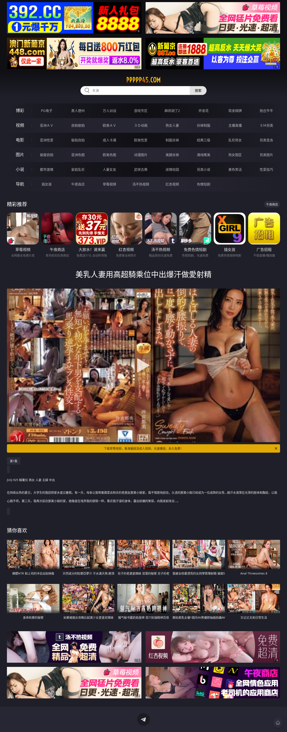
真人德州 (78, 110)
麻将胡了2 (172, 110)
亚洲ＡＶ (46, 125)
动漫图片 (140, 154)
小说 (20, 169)
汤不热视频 (140, 184)
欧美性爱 (140, 140)
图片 (20, 155)
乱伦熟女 (235, 140)
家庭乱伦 (78, 169)
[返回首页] (278, 723)
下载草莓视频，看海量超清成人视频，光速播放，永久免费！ (143, 448)
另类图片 (266, 154)
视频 (20, 125)
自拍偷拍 (78, 125)
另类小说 (203, 169)
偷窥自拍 (46, 154)
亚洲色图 (78, 154)
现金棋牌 (235, 110)
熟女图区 (235, 154)
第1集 (13, 461)
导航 (20, 184)
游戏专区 (140, 110)
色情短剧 (203, 184)
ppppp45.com (143, 80)
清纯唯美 (203, 154)
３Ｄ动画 (140, 125)
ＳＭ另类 (266, 125)
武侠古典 (140, 169)
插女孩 (47, 184)
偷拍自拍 (78, 140)
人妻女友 (109, 169)
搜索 (198, 90)
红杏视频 (172, 184)
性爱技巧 (266, 169)
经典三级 (203, 140)
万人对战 (109, 110)
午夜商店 (78, 184)
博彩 (20, 110)
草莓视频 (109, 184)
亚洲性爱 (46, 140)
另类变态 (266, 140)
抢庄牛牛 (266, 110)
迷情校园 (172, 169)
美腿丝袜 (172, 154)
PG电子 (46, 110)
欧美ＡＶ (109, 125)
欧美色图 (109, 154)
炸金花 (204, 110)
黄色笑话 (235, 169)
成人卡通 (109, 140)
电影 (20, 140)
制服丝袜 (172, 140)
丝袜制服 (203, 125)
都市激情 (46, 169)
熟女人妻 (172, 125)
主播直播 (235, 125)
